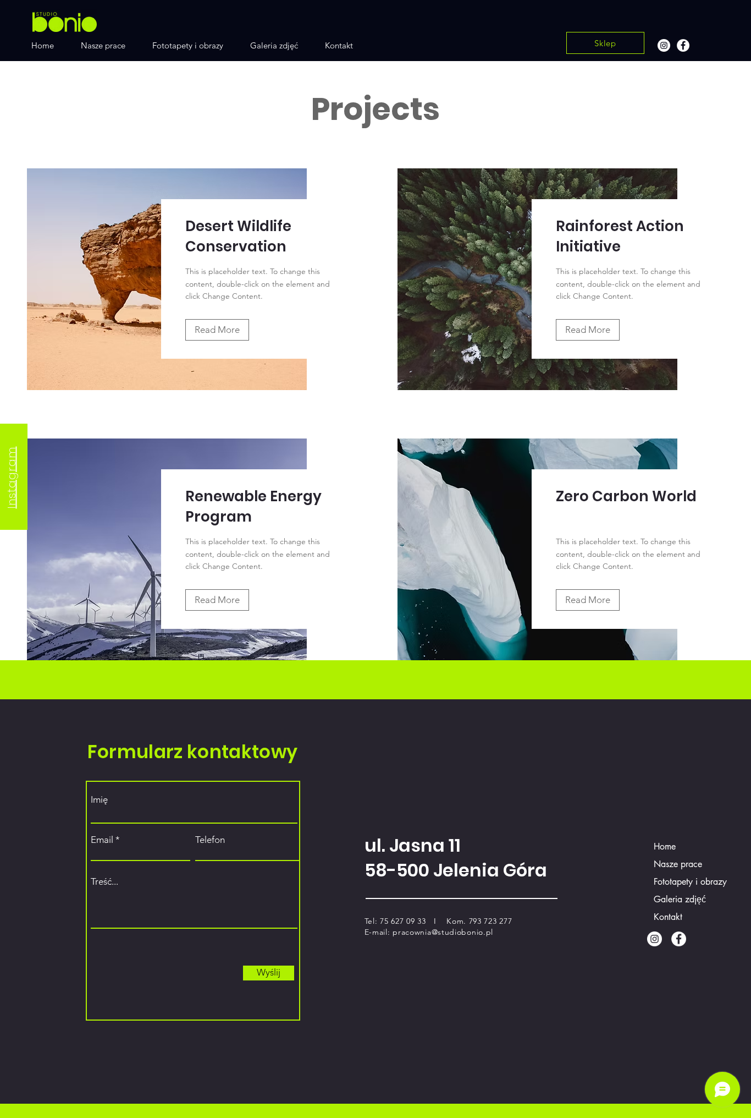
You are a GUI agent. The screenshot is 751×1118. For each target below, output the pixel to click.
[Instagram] (664, 45)
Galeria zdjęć (680, 899)
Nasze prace (678, 864)
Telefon (210, 840)
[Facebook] (683, 45)
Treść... (104, 881)
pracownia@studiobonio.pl (443, 932)
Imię (99, 799)
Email (102, 840)
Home (665, 846)
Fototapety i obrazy (682, 881)
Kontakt (668, 917)
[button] (217, 330)
